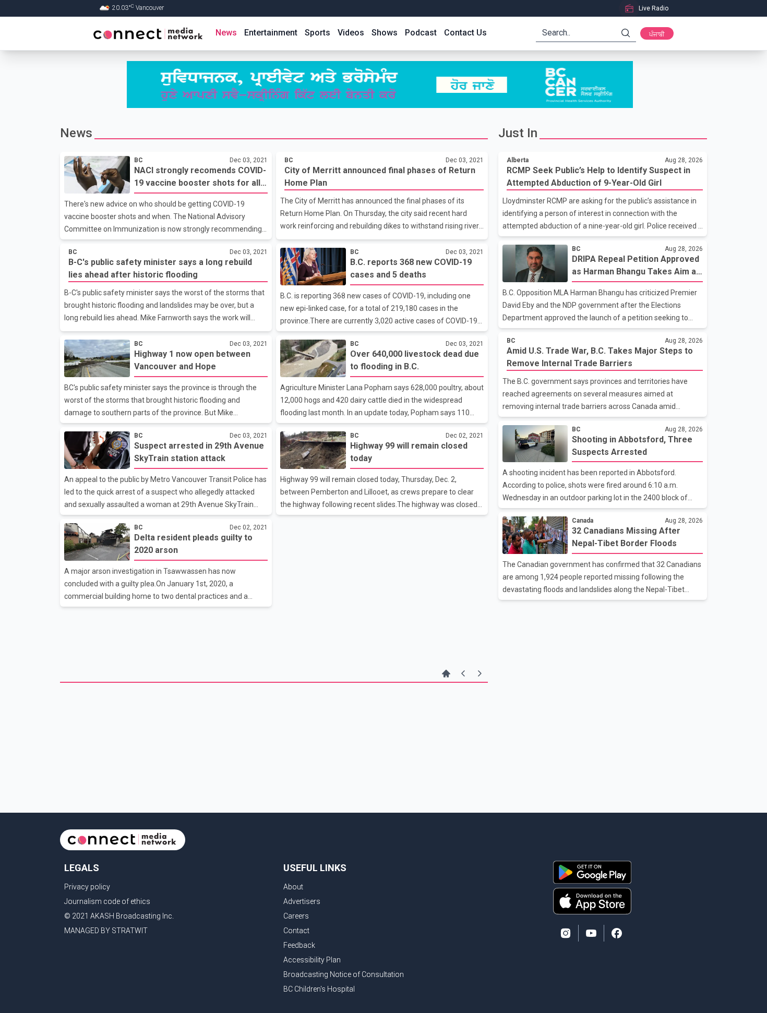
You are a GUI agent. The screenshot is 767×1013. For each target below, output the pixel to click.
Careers (296, 916)
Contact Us (465, 33)
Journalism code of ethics (107, 901)
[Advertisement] (273, 716)
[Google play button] (592, 872)
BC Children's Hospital (319, 989)
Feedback (299, 945)
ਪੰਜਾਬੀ (657, 34)
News (226, 33)
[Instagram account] (565, 933)
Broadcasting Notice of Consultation (343, 974)
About (293, 887)
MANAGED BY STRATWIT (106, 930)
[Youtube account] (591, 933)
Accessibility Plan (312, 960)
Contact (296, 930)
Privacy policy (87, 887)
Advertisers (301, 901)
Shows (384, 33)
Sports (317, 33)
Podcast (421, 33)
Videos (351, 33)
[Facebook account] (616, 933)
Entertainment (270, 33)
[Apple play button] (592, 901)
